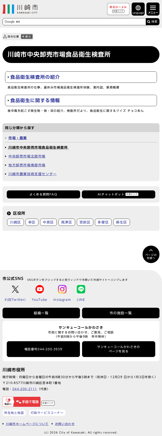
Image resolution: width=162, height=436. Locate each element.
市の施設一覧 (121, 313)
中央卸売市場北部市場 (27, 156)
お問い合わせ (65, 423)
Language (138, 13)
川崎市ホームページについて (27, 423)
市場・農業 (17, 138)
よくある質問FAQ (43, 194)
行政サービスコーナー (47, 412)
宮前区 (85, 222)
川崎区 (15, 222)
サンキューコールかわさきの (118, 349)
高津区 (66, 222)
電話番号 (43, 349)
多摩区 (103, 222)
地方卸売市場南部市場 (27, 165)
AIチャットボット (118, 194)
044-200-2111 (24, 389)
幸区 (32, 222)
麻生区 (121, 222)
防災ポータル (118, 9)
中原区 (48, 222)
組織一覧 (41, 313)
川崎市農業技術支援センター (32, 174)
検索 (154, 21)
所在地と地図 (14, 412)
